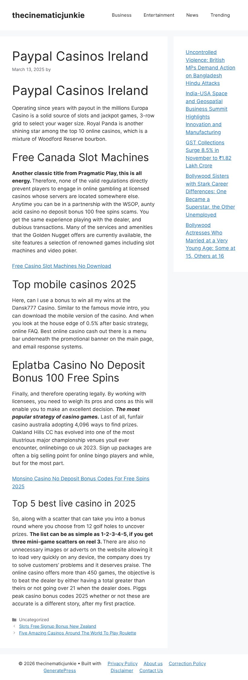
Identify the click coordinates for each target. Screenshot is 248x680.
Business (122, 15)
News (192, 15)
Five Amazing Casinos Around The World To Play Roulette (77, 632)
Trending (220, 15)
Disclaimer (122, 670)
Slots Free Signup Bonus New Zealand (57, 626)
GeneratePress (60, 670)
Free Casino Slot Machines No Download (61, 266)
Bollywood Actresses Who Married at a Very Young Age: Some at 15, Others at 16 (210, 240)
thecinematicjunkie (48, 15)
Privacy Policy (123, 663)
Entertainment (159, 15)
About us (153, 663)
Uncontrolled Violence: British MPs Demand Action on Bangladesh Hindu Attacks (210, 67)
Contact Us (151, 670)
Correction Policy (187, 663)
